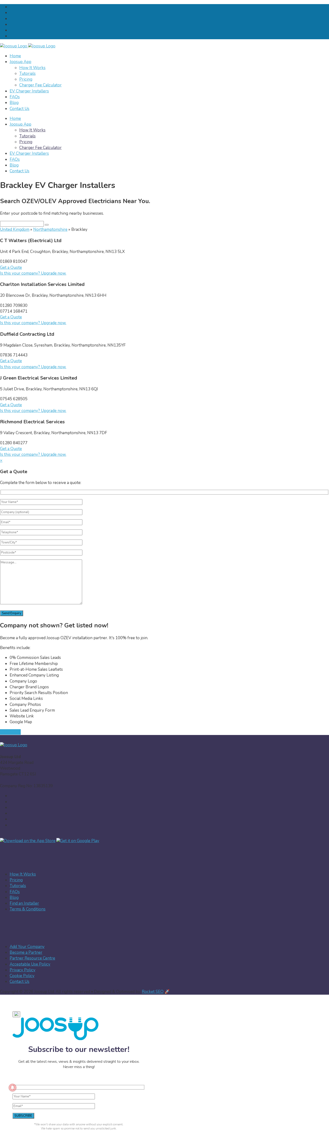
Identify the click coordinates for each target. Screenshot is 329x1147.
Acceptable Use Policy (30, 964)
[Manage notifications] (12, 1087)
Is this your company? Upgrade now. (33, 273)
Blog (14, 102)
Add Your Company (27, 946)
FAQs (15, 97)
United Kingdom (14, 229)
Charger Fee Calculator (40, 85)
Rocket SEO (153, 991)
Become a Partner (26, 952)
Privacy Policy (22, 970)
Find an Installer (24, 903)
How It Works (32, 68)
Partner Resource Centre (32, 958)
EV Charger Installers (29, 91)
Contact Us (19, 108)
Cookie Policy (22, 976)
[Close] (16, 1014)
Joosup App (20, 61)
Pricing (25, 79)
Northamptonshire (50, 229)
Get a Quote (11, 267)
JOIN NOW (10, 732)
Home (15, 56)
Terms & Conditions (28, 909)
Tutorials (27, 73)
